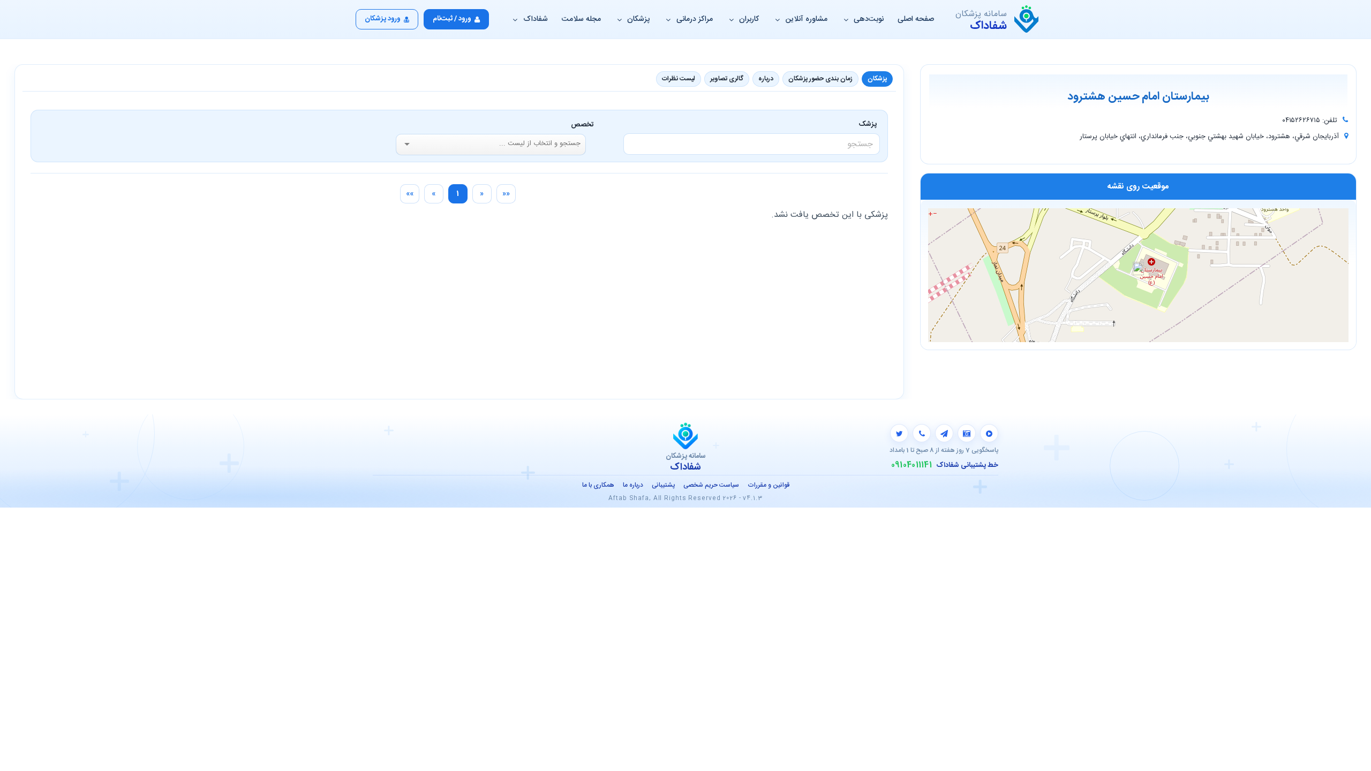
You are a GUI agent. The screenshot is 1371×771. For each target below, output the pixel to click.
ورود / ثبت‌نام (452, 19)
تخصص (582, 125)
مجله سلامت (581, 19)
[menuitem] (506, 193)
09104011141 (911, 465)
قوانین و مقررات (768, 485)
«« (506, 194)
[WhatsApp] (922, 433)
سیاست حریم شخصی (711, 485)
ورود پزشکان (383, 19)
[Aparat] (989, 433)
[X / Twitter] (899, 433)
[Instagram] (967, 433)
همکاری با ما (598, 485)
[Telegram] (944, 433)
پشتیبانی (663, 485)
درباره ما (633, 485)
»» (409, 194)
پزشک (869, 124)
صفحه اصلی (916, 19)
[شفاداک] (1026, 19)
